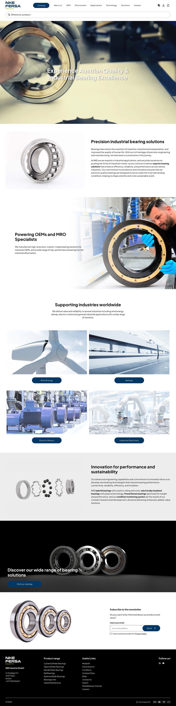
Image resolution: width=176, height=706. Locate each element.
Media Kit (86, 663)
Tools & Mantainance (52, 683)
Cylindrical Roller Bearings (55, 663)
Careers (137, 5)
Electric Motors (46, 440)
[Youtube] (163, 663)
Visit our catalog (24, 584)
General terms (88, 666)
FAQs (84, 676)
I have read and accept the (129, 633)
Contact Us (87, 679)
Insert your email (117, 623)
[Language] (158, 5)
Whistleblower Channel (92, 686)
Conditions (86, 670)
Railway (129, 380)
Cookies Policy (88, 673)
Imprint (85, 683)
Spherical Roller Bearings (54, 676)
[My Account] (163, 5)
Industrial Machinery (129, 440)
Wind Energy (47, 380)
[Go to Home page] (13, 5)
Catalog (41, 5)
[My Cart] (168, 5)
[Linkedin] (160, 663)
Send (149, 628)
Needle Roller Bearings (53, 670)
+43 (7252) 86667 (13, 681)
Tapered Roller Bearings (54, 666)
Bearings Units (50, 679)
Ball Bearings (49, 673)
